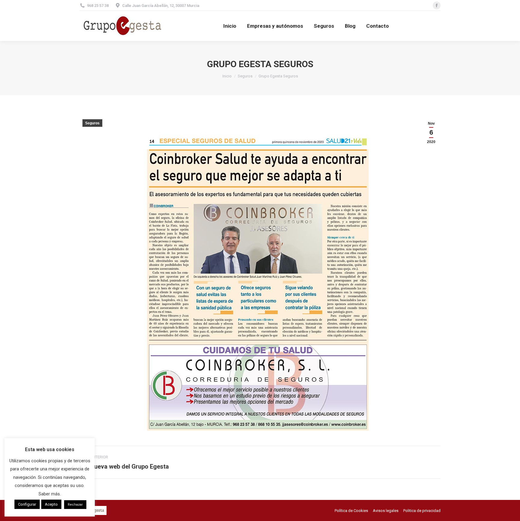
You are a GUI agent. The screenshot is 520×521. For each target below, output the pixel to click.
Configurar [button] (27, 504)
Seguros (92, 123)
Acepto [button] (51, 504)
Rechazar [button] (75, 505)
